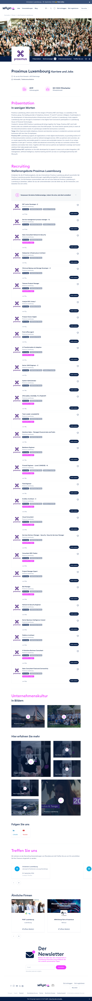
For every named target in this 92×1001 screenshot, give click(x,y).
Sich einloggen (61, 8)
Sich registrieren (73, 8)
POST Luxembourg (28, 919)
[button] (19, 883)
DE (46, 8)
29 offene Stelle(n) (28, 929)
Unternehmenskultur (65, 59)
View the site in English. (55, 999)
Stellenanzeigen (49, 59)
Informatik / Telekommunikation (24, 79)
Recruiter (84, 8)
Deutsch (21, 993)
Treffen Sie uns (78, 59)
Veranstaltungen (27, 8)
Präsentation (37, 59)
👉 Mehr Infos (59, 2)
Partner (41, 993)
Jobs (18, 8)
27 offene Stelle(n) (64, 929)
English (16, 993)
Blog (36, 8)
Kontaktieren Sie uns (32, 993)
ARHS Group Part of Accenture (64, 919)
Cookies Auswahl (61, 993)
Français (10, 993)
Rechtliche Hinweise (50, 993)
